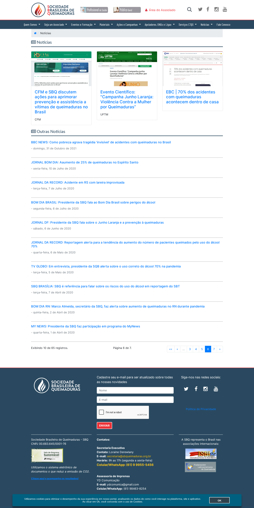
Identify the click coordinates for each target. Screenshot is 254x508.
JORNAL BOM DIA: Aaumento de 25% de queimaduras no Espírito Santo (84, 162)
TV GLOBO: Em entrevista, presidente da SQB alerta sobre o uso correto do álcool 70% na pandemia (106, 266)
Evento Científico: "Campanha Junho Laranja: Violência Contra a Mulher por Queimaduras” (126, 99)
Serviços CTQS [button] (186, 24)
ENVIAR (104, 425)
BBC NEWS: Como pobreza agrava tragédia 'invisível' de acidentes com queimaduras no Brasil (101, 142)
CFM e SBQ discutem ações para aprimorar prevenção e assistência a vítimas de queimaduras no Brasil (61, 101)
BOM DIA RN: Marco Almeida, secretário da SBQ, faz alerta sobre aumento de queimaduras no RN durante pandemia (118, 306)
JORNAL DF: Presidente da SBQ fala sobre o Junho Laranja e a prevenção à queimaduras (97, 222)
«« (170, 349)
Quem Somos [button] (31, 24)
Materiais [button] (105, 24)
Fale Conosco (223, 24)
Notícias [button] (205, 24)
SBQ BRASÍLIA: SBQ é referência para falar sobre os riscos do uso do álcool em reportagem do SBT (105, 286)
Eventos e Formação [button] (82, 24)
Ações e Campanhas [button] (127, 24)
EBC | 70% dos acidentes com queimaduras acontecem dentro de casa (192, 97)
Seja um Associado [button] (54, 24)
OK (219, 500)
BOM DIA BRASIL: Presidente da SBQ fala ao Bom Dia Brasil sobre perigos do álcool (93, 202)
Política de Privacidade (201, 409)
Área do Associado (162, 10)
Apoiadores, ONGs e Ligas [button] (158, 24)
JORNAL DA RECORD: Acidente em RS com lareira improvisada (77, 182)
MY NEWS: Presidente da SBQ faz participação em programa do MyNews (85, 326)
